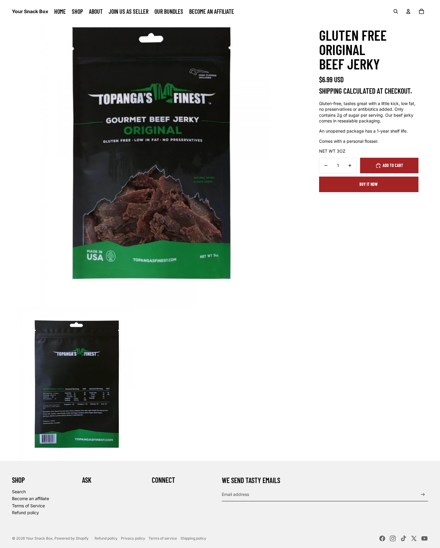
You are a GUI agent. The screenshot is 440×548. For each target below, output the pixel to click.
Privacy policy (133, 538)
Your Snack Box (39, 538)
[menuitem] (60, 11)
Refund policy (25, 512)
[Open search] (395, 11)
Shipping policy (193, 538)
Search (19, 491)
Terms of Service (28, 505)
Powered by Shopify (71, 538)
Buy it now (368, 184)
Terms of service (162, 538)
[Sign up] (423, 494)
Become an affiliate (30, 498)
